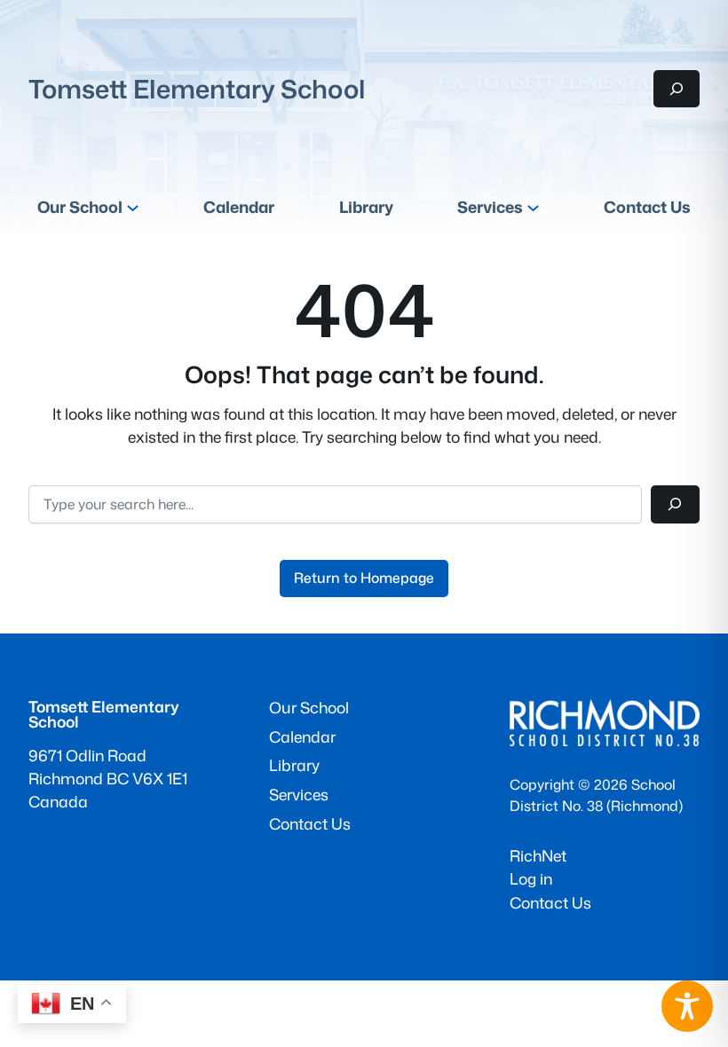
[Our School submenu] (132, 207)
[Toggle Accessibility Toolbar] (687, 1006)
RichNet (538, 856)
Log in (531, 879)
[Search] (675, 504)
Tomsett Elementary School (197, 88)
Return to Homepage (364, 577)
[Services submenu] (533, 207)
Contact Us (550, 903)
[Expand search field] (676, 88)
